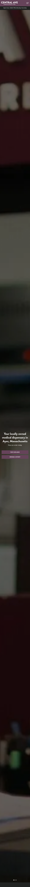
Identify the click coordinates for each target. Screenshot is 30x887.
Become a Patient (15, 457)
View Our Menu (15, 452)
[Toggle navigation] (27, 3)
